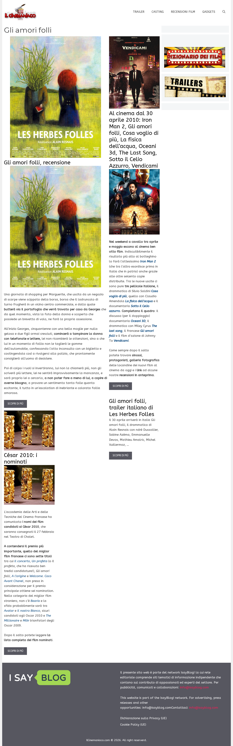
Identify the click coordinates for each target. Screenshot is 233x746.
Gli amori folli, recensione (37, 162)
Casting (158, 11)
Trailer (138, 11)
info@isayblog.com (194, 687)
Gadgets (208, 11)
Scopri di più (15, 403)
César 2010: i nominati (20, 458)
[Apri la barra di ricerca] (224, 11)
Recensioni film (183, 11)
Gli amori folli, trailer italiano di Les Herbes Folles (131, 407)
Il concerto (22, 561)
